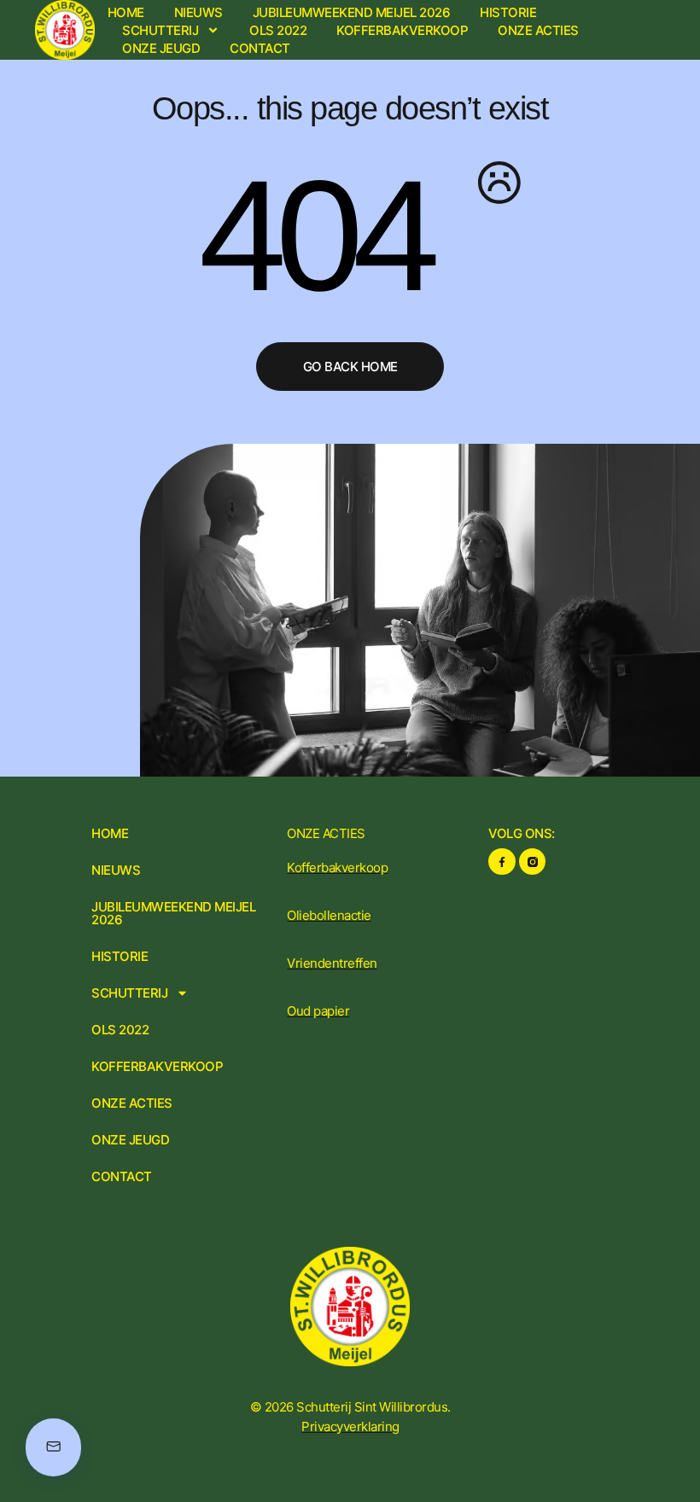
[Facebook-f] (501, 861)
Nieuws (198, 12)
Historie (508, 12)
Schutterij (160, 30)
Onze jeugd (161, 48)
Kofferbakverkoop (402, 30)
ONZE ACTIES (326, 833)
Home (126, 12)
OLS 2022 (277, 30)
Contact (260, 48)
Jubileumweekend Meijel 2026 (352, 12)
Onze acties (538, 30)
